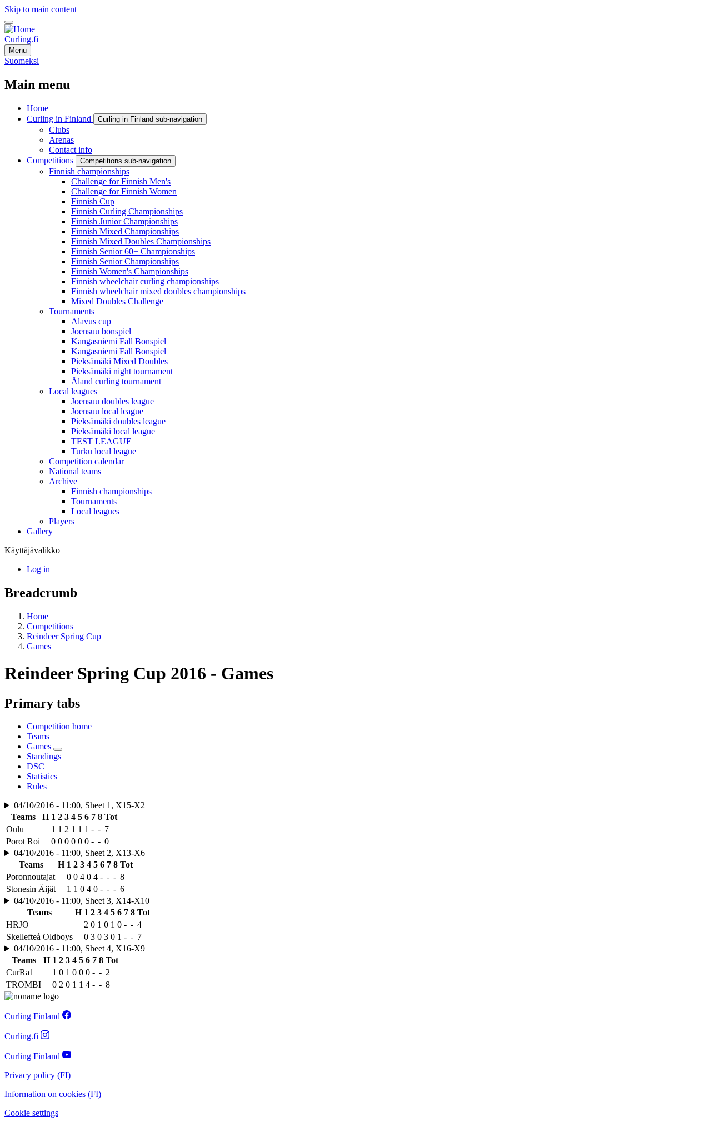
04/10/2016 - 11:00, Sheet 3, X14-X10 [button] (81, 900)
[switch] (8, 22)
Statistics (42, 776)
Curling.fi (21, 39)
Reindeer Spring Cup (64, 636)
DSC (35, 766)
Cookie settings (31, 1113)
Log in (38, 569)
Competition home (59, 726)
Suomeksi (21, 61)
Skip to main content (40, 9)
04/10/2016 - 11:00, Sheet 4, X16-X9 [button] (79, 948)
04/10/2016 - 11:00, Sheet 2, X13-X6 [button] (79, 853)
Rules (37, 786)
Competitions (50, 626)
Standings (44, 756)
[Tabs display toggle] (57, 749)
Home (37, 616)
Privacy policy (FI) (37, 1075)
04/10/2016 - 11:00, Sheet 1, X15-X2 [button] (79, 805)
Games (39, 646)
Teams (38, 736)
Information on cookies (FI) (52, 1094)
